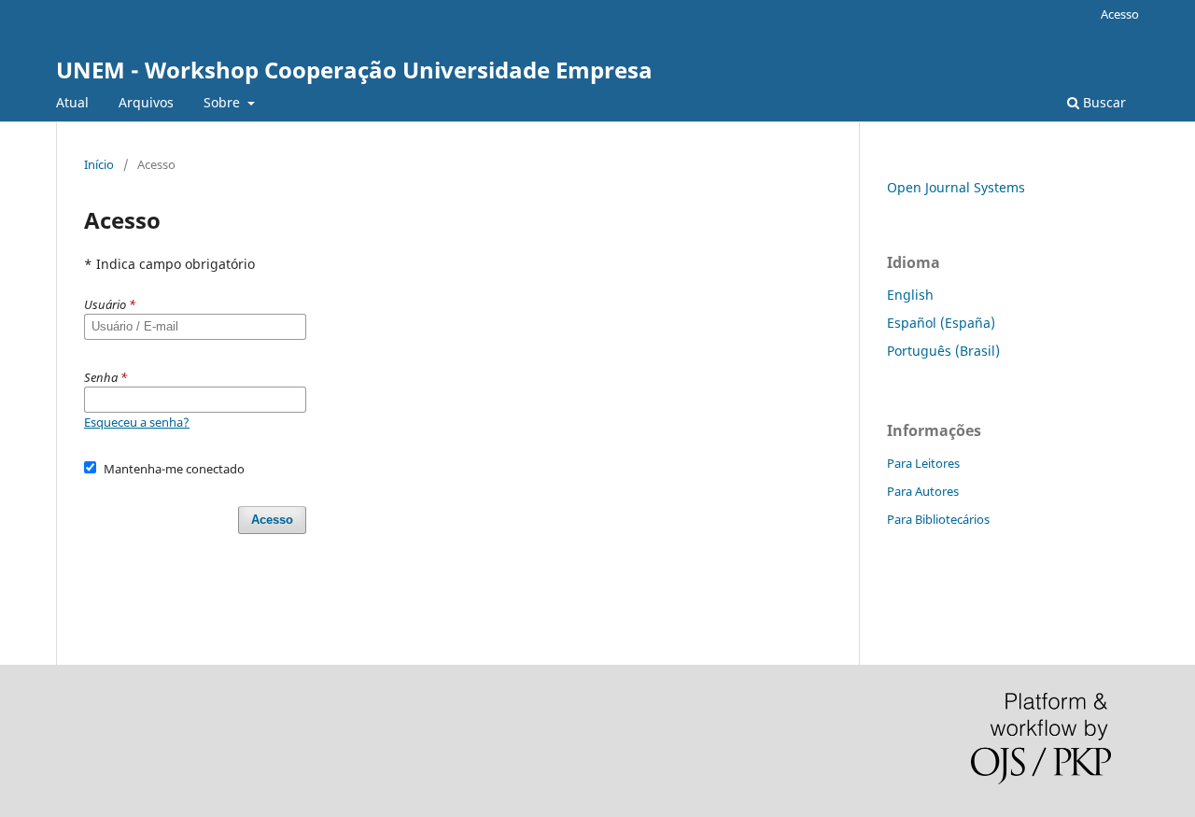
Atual (72, 102)
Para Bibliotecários (938, 519)
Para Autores (923, 491)
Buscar (1102, 102)
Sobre (224, 102)
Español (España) (941, 322)
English (910, 294)
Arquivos (146, 102)
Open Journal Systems (956, 187)
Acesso (1120, 14)
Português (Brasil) (943, 350)
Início (99, 164)
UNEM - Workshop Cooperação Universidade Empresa (354, 69)
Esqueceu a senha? (137, 422)
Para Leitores (923, 463)
